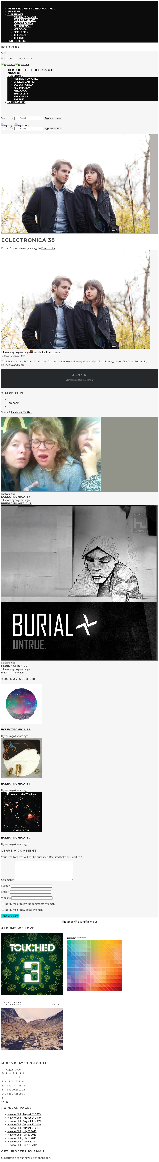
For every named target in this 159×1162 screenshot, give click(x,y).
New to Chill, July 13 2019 (21, 1138)
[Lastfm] (80, 921)
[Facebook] (68, 921)
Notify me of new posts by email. (24, 909)
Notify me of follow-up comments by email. (30, 904)
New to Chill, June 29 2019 (22, 1145)
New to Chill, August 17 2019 (24, 1121)
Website (6, 898)
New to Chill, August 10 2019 (24, 1124)
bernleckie (39, 352)
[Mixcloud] (91, 921)
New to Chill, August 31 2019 (24, 1114)
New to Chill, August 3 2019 (23, 1128)
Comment (8, 880)
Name (5, 885)
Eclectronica (48, 248)
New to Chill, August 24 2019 (24, 1117)
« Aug (4, 1101)
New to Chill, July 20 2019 (21, 1134)
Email (5, 891)
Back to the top (10, 46)
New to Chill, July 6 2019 (21, 1141)
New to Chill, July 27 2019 (21, 1131)
